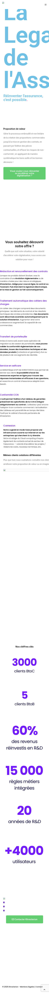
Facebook (7, 973)
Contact (39, 987)
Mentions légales (27, 987)
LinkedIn (6, 981)
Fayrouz (21, 898)
